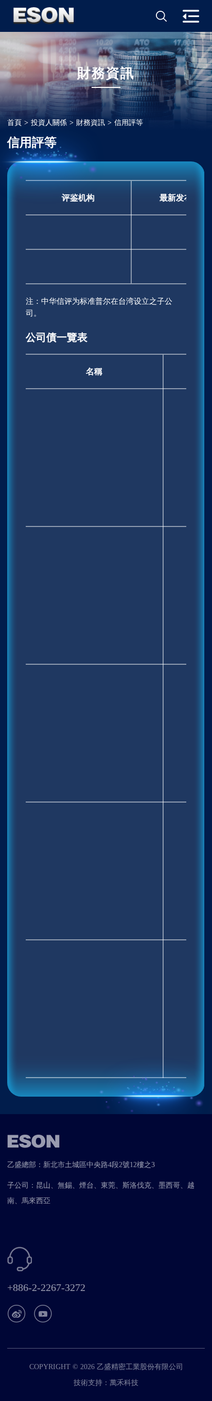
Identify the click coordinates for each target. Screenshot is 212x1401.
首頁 (14, 122)
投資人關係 (49, 122)
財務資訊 (90, 122)
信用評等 (128, 122)
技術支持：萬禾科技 (106, 1383)
